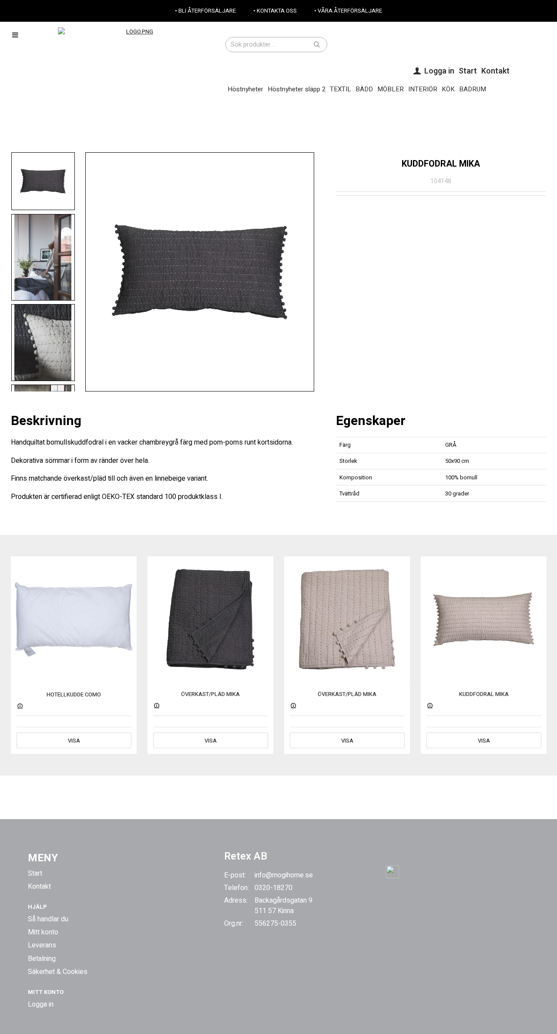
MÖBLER (390, 89)
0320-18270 (273, 888)
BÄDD (364, 89)
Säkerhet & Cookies (57, 972)
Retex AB (245, 856)
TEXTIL (340, 89)
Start (468, 71)
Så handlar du (48, 919)
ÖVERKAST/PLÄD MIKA (210, 694)
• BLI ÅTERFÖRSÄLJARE (205, 11)
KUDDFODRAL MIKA (484, 694)
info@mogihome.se (284, 875)
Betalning (42, 959)
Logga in (41, 1004)
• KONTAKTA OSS (275, 11)
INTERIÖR (422, 89)
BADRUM (472, 89)
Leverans (42, 945)
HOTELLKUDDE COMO (74, 694)
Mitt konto (43, 932)
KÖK (448, 89)
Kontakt (495, 71)
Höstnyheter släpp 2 (296, 89)
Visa (74, 740)
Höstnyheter (245, 89)
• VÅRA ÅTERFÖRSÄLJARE (348, 11)
